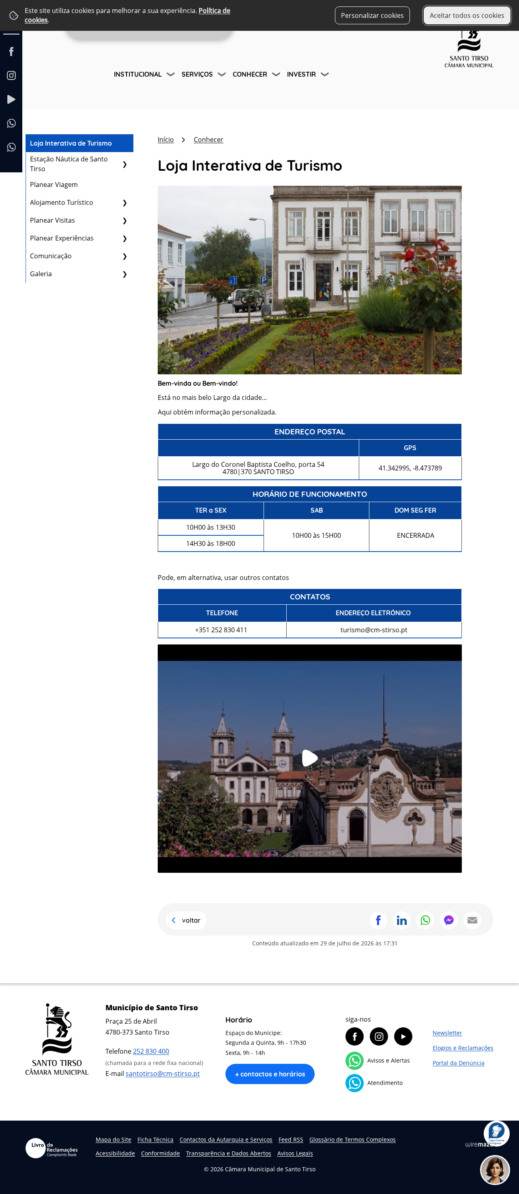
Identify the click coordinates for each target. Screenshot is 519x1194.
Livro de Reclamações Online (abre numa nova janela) (51, 1148)
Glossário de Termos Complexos (352, 1139)
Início (166, 139)
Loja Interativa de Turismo (71, 143)
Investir (301, 74)
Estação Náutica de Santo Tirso (69, 164)
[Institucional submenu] (171, 75)
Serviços (197, 74)
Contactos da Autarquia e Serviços (226, 1139)
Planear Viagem (54, 184)
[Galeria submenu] (124, 274)
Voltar (191, 920)
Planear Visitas (52, 220)
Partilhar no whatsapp (425, 920)
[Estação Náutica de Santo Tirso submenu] (124, 164)
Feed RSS (291, 1139)
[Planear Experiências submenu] (124, 238)
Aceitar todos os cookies (467, 15)
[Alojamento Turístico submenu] (124, 202)
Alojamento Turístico (61, 202)
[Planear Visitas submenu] (124, 220)
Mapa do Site (113, 1139)
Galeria (41, 273)
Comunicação (51, 255)
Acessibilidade (115, 1153)
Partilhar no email (472, 920)
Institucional (138, 74)
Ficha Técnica (155, 1139)
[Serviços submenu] (223, 75)
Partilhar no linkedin (402, 920)
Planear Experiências (62, 238)
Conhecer (250, 74)
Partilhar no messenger (449, 920)
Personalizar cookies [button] (372, 15)
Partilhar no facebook (378, 920)
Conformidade (160, 1153)
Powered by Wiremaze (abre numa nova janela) (479, 1144)
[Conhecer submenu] (277, 75)
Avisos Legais (295, 1153)
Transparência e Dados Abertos (228, 1153)
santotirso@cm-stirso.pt (163, 1073)
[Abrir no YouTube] (310, 758)
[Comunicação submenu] (124, 256)
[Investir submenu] (326, 75)
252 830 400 (151, 1051)
